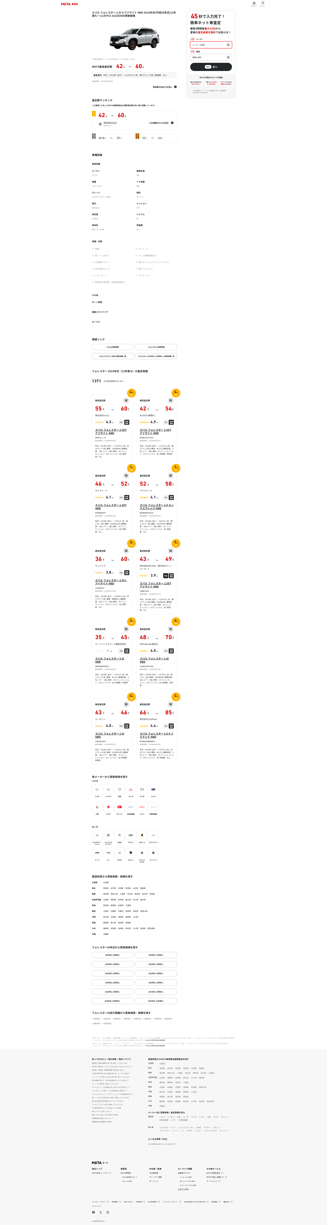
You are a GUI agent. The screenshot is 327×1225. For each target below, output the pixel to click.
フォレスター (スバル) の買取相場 (149, 1038)
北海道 (106, 882)
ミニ (182, 1130)
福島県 (143, 888)
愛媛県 (106, 922)
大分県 (135, 928)
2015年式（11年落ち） (156, 1001)
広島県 (113, 917)
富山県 (128, 899)
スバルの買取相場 (113, 347)
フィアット (223, 1130)
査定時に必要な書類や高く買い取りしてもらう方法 (109, 1063)
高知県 (120, 922)
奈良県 (135, 911)
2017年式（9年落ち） (156, 991)
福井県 (143, 899)
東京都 (106, 894)
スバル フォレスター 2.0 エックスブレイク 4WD (157, 506)
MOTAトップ (96, 1038)
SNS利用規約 (152, 1202)
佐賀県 (113, 928)
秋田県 (120, 888)
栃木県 (144, 894)
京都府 (120, 911)
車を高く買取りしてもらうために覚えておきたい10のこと (112, 1066)
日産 (179, 1117)
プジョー (198, 1130)
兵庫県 (113, 911)
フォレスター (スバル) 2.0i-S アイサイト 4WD (177, 1038)
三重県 (128, 905)
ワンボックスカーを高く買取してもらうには (107, 1104)
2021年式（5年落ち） (156, 973)
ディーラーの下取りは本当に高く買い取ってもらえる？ (111, 1077)
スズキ (215, 1117)
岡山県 (106, 917)
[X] (100, 1212)
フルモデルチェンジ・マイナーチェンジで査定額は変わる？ (112, 1094)
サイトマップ (96, 1206)
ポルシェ (216, 1127)
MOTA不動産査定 (213, 1173)
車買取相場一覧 (118, 1038)
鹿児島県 (151, 928)
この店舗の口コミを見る (159, 122)
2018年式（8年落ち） (112, 991)
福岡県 (106, 928)
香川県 (113, 922)
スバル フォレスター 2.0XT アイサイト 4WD (111, 431)
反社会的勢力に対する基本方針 (195, 1202)
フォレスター (125, 1043)
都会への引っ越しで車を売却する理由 (105, 1115)
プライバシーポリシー (171, 1202)
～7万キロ (157, 1018)
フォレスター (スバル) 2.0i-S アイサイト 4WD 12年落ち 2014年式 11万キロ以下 (118, 1040)
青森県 (106, 888)
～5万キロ (137, 1018)
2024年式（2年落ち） (112, 964)
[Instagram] (107, 1212)
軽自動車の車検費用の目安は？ (102, 1122)
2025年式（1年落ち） (156, 955)
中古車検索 (153, 1173)
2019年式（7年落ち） (156, 982)
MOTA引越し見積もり (215, 1177)
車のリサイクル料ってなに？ (102, 1111)
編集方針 (226, 1202)
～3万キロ (116, 1018)
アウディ (207, 1127)
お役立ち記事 (183, 1189)
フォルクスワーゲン (186, 1127)
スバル (117, 1043)
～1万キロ (96, 1018)
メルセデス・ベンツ (167, 1127)
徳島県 (128, 922)
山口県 (135, 917)
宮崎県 (143, 928)
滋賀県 (128, 911)
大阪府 (106, 911)
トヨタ (162, 1117)
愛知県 (106, 905)
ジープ (175, 1130)
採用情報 (115, 1202)
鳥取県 (120, 917)
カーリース (153, 1181)
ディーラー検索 (155, 1177)
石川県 (135, 899)
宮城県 (128, 888)
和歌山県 (143, 911)
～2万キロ (106, 1018)
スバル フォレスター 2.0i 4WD (109, 660)
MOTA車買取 (107, 1038)
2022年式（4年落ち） (112, 973)
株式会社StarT (110, 122)
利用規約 (139, 1202)
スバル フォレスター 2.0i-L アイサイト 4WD (111, 582)
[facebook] (93, 1212)
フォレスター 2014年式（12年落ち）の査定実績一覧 (156, 356)
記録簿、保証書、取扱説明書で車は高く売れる (108, 1070)
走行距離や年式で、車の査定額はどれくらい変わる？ (110, 1080)
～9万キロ (96, 1023)
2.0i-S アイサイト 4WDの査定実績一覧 (112, 356)
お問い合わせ (128, 1202)
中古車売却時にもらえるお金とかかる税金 (106, 1108)
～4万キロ (127, 1018)
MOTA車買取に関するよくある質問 (160, 1144)
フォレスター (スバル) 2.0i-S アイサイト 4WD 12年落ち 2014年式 (214, 1038)
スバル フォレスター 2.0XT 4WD (111, 506)
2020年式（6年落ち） (112, 982)
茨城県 (152, 894)
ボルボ (189, 1130)
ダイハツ (224, 1117)
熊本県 (128, 928)
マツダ (193, 1117)
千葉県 (122, 894)
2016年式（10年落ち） (113, 1001)
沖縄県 (106, 934)
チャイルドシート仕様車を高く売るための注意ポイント (111, 1087)
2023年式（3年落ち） (156, 964)
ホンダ (186, 1117)
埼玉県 (130, 894)
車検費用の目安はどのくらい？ (102, 1118)
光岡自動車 (163, 1120)
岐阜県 (120, 905)
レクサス (170, 1117)
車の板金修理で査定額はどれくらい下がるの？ (108, 1101)
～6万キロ (147, 1018)
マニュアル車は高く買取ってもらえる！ (106, 1084)
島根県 (128, 917)
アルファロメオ (210, 1130)
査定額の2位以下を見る (162, 87)
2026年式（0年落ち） (112, 955)
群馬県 (137, 894)
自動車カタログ (107, 1043)
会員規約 (214, 1202)
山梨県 (106, 899)
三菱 (209, 1117)
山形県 (135, 888)
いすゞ (173, 1120)
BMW (199, 1127)
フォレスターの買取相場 (156, 347)
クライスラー (164, 1130)
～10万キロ (106, 1023)
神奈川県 (114, 894)
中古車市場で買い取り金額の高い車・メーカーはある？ (111, 1073)
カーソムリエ (212, 1181)
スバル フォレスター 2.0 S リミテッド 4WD (156, 735)
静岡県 (113, 905)
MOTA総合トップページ (101, 1173)
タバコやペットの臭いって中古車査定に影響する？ (109, 1091)
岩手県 (113, 888)
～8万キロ (168, 1018)
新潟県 (120, 899)
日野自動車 (183, 1120)
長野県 (113, 899)
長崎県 (120, 928)
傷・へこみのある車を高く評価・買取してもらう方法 (110, 1097)
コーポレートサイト (99, 1202)
